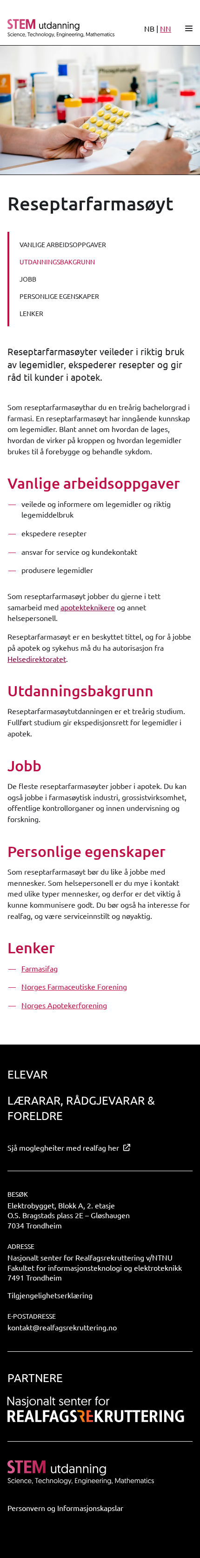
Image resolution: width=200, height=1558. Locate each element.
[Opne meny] (189, 28)
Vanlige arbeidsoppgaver (63, 244)
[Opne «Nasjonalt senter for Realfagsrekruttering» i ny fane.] (95, 1409)
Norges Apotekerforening (64, 1005)
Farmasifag (39, 968)
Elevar (27, 1074)
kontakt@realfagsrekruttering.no (62, 1327)
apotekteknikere (87, 607)
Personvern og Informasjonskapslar (65, 1507)
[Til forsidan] (61, 28)
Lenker (31, 313)
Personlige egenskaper (59, 296)
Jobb (28, 279)
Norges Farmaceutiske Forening (74, 986)
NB (149, 28)
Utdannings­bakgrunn (57, 261)
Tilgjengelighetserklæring (50, 1295)
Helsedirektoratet (36, 658)
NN (165, 28)
